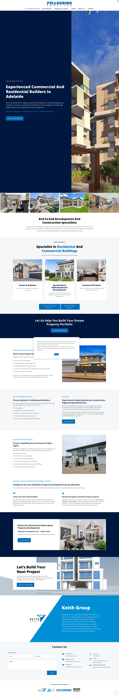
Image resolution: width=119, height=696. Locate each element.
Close (56, 354)
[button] (118, 1)
